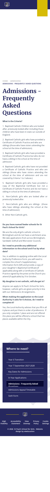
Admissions (15, 81)
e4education (29, 431)
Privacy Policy (36, 422)
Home (5, 81)
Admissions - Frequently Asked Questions (22, 83)
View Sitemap (26, 422)
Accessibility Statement (16, 422)
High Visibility (4, 422)
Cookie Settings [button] (45, 422)
